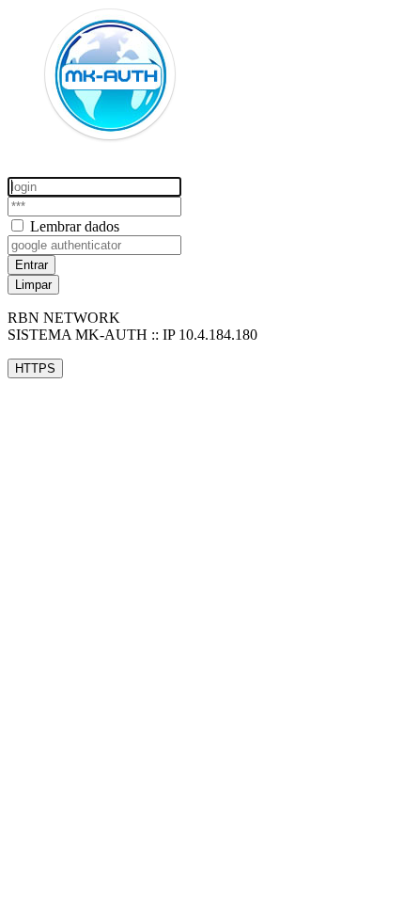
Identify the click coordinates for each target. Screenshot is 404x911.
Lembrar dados (74, 226)
